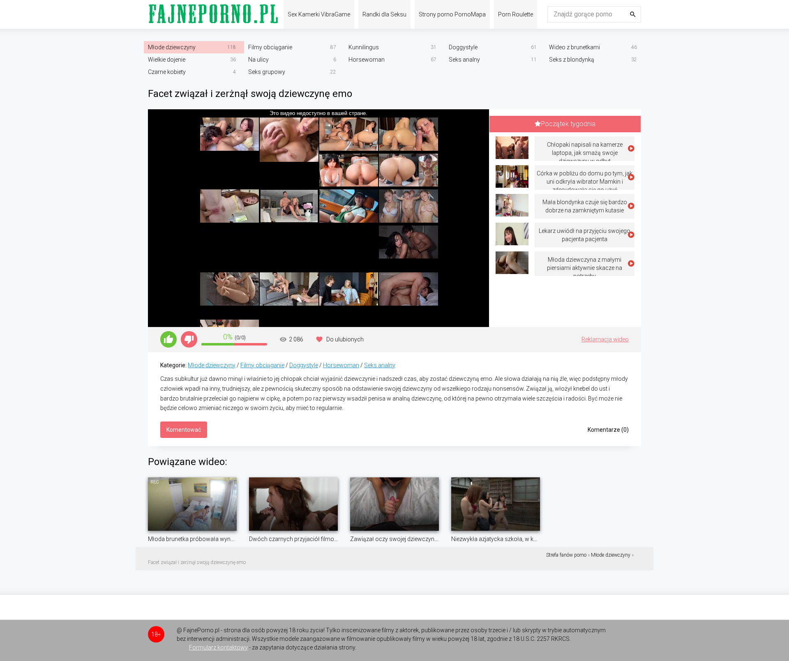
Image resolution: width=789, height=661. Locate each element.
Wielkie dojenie (166, 59)
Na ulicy (258, 59)
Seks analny (464, 59)
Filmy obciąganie (270, 47)
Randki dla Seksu (384, 14)
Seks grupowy (266, 72)
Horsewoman (366, 59)
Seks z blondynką (571, 59)
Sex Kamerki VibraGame (319, 14)
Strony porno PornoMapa (452, 14)
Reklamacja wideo (605, 339)
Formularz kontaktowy (218, 647)
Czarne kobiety (167, 72)
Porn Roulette (515, 14)
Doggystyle (463, 47)
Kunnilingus (363, 47)
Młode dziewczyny (172, 47)
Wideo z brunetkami (574, 47)
